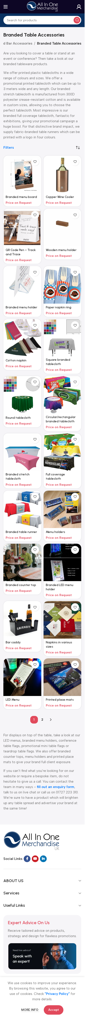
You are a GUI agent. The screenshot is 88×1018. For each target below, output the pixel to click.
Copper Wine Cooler (60, 197)
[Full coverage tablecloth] (62, 452)
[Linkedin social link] (43, 858)
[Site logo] (42, 6)
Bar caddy (13, 642)
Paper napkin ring (58, 307)
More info (30, 1010)
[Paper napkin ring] (62, 285)
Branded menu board (21, 197)
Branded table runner (21, 532)
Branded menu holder (21, 307)
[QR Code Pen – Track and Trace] (22, 227)
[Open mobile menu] (5, 6)
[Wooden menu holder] (62, 227)
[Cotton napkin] (22, 338)
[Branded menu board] (22, 174)
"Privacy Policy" (57, 994)
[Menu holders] (62, 509)
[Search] (77, 20)
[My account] (78, 6)
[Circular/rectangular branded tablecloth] (62, 395)
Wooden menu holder (61, 250)
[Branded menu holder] (22, 285)
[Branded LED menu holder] (62, 562)
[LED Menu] (22, 677)
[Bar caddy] (22, 620)
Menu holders (55, 532)
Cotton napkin (16, 360)
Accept (53, 1010)
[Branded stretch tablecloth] (22, 452)
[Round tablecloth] (22, 395)
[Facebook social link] (27, 858)
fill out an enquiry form (55, 787)
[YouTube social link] (35, 858)
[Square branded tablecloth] (62, 337)
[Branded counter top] (22, 562)
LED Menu (12, 699)
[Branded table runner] (22, 509)
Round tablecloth (18, 417)
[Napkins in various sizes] (62, 620)
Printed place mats (60, 699)
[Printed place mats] (62, 677)
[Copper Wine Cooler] (62, 174)
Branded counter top (21, 585)
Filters (8, 147)
